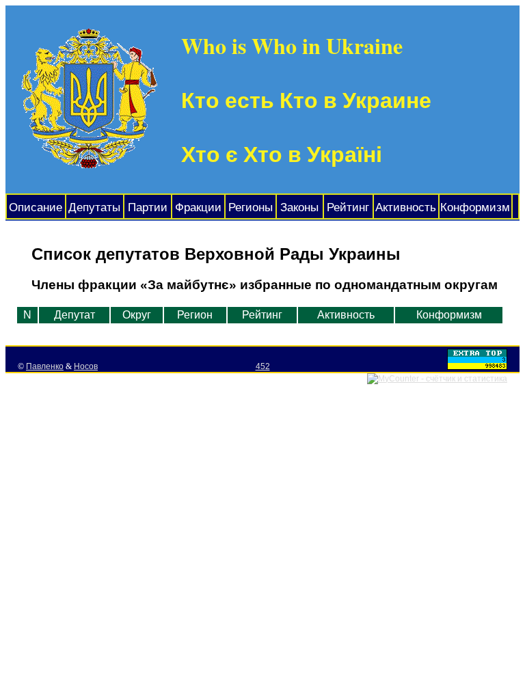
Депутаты (94, 207)
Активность (405, 207)
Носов (86, 366)
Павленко (45, 366)
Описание (35, 207)
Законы (299, 207)
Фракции (198, 207)
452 (263, 366)
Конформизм (475, 207)
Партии (147, 207)
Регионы (250, 207)
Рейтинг (348, 207)
